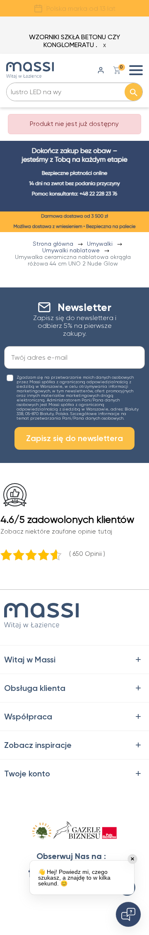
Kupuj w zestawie (81, 8)
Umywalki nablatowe (71, 250)
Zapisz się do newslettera (74, 438)
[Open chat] (128, 914)
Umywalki (100, 243)
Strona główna (54, 243)
